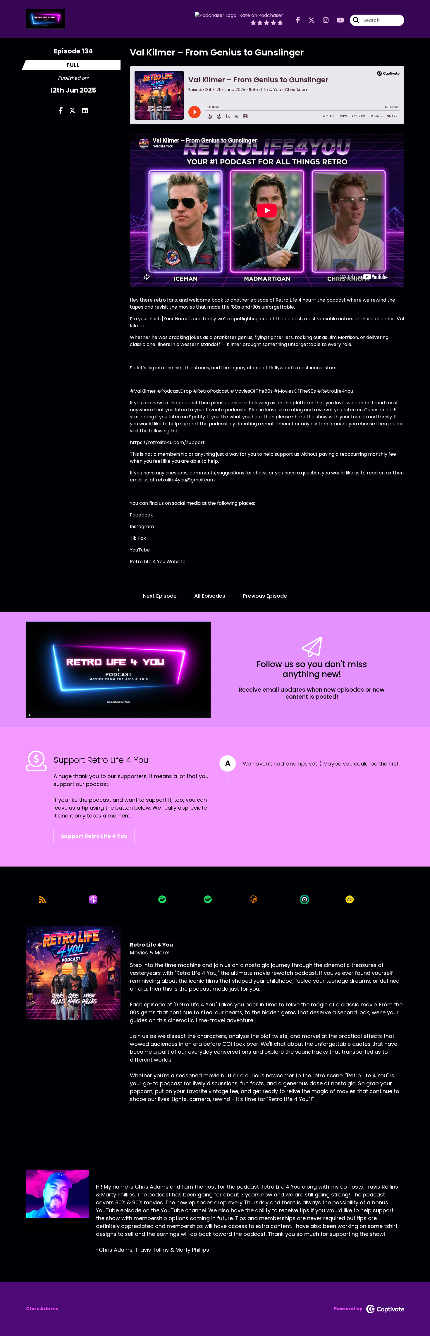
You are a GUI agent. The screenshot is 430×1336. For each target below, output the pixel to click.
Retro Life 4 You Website (157, 561)
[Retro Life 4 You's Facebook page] (298, 20)
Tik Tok (138, 538)
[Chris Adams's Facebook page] (99, 1263)
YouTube (140, 550)
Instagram (142, 526)
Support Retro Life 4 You (94, 836)
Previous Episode (265, 595)
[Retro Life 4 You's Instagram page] (322, 20)
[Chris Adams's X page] (106, 1263)
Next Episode (160, 595)
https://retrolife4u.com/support (167, 442)
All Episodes (209, 595)
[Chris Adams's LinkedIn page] (120, 1263)
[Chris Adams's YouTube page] (127, 1263)
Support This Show (167, 1121)
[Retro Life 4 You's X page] (308, 20)
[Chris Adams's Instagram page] (113, 1263)
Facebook (141, 515)
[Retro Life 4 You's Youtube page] (337, 20)
